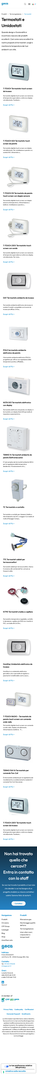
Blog (3, 933)
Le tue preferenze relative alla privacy (20, 1066)
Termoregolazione (27, 929)
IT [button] (35, 4)
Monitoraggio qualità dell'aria (27, 924)
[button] (25, 4)
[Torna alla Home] (5, 4)
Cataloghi (5, 930)
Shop (3, 937)
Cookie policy (18, 1009)
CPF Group (5, 926)
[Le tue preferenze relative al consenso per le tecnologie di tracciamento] (4, 1072)
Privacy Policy (8, 1009)
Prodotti (4, 919)
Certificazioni (29, 1009)
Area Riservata (7, 940)
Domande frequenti (13, 1014)
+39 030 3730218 (9, 964)
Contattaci (18, 903)
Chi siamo (5, 923)
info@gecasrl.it (6, 966)
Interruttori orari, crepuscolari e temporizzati (26, 934)
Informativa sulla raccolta (14, 1071)
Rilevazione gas (25, 919)
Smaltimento (26, 1014)
